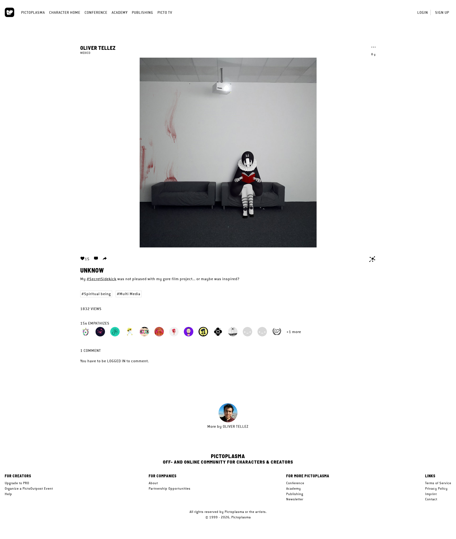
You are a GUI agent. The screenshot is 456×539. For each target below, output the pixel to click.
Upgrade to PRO (17, 483)
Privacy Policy (436, 488)
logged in (116, 360)
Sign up (442, 12)
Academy (120, 12)
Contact (431, 499)
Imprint (431, 494)
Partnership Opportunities (169, 488)
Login (422, 12)
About (153, 483)
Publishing (142, 12)
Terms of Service (438, 483)
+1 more (293, 331)
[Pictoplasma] (9, 12)
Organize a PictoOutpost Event (29, 488)
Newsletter (294, 499)
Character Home (64, 12)
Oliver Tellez (98, 48)
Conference (96, 12)
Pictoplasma (33, 12)
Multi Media (129, 293)
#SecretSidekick (101, 278)
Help (8, 494)
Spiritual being (97, 293)
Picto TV (164, 12)
